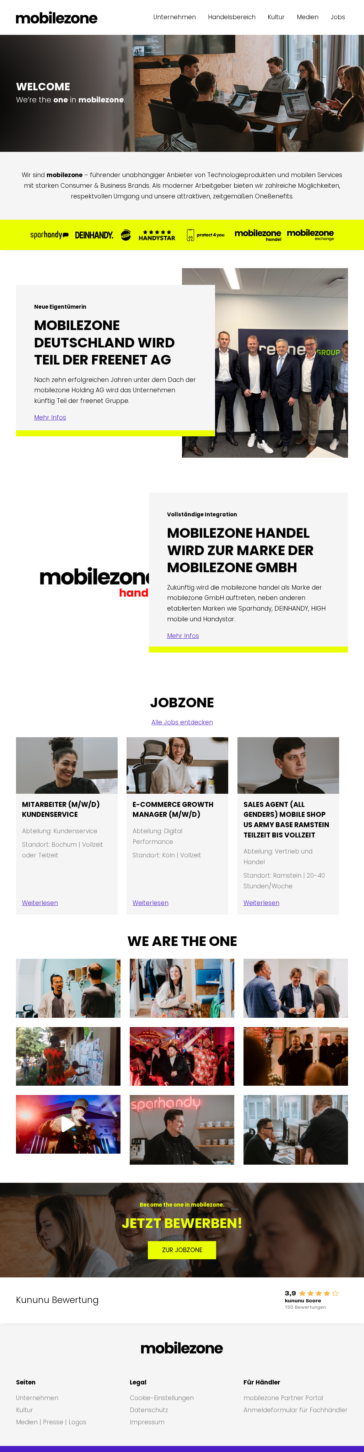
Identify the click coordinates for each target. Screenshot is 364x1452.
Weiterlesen (40, 903)
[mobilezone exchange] (310, 235)
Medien (307, 17)
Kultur (276, 17)
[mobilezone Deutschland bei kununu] (277, 1300)
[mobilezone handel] (258, 235)
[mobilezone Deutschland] (57, 17)
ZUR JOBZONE (182, 1250)
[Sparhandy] (49, 235)
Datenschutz (149, 1410)
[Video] (68, 1124)
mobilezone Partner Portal (283, 1398)
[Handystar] (157, 235)
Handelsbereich (232, 17)
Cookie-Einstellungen (162, 1398)
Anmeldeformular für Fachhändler (295, 1410)
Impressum (147, 1422)
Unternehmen (175, 17)
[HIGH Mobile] (126, 235)
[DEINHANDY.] (94, 235)
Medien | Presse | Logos (51, 1422)
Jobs (338, 17)
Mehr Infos (50, 417)
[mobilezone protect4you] (205, 235)
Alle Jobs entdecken (182, 722)
